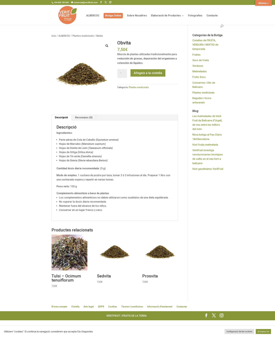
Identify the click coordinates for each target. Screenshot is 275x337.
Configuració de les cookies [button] (239, 331)
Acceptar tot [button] (263, 331)
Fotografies (195, 15)
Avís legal (89, 306)
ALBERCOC (92, 15)
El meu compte (59, 306)
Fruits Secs (199, 77)
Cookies (112, 306)
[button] (107, 46)
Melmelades (199, 71)
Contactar (181, 306)
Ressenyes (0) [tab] (83, 117)
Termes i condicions (132, 306)
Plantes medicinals (83, 35)
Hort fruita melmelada (205, 144)
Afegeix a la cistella (148, 73)
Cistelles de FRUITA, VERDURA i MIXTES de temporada (205, 44)
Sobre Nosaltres (137, 15)
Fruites (196, 54)
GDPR (101, 306)
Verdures (197, 65)
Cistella (75, 306)
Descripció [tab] (61, 117)
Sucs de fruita (200, 60)
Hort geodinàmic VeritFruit (207, 168)
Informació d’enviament (159, 306)
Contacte (212, 15)
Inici (54, 35)
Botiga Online (113, 15)
